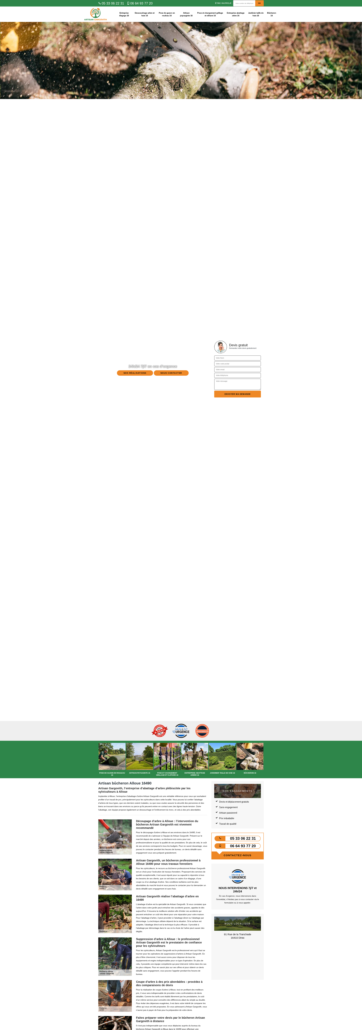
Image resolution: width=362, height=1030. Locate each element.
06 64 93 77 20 (141, 3)
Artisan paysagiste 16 (186, 14)
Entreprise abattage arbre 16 (235, 14)
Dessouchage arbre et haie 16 (145, 14)
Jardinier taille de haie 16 (256, 14)
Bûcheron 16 (271, 14)
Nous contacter (171, 373)
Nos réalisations (135, 373)
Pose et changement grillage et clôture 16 (210, 14)
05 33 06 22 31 (113, 3)
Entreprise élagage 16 (124, 14)
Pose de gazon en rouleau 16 (167, 14)
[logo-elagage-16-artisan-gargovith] (95, 14)
